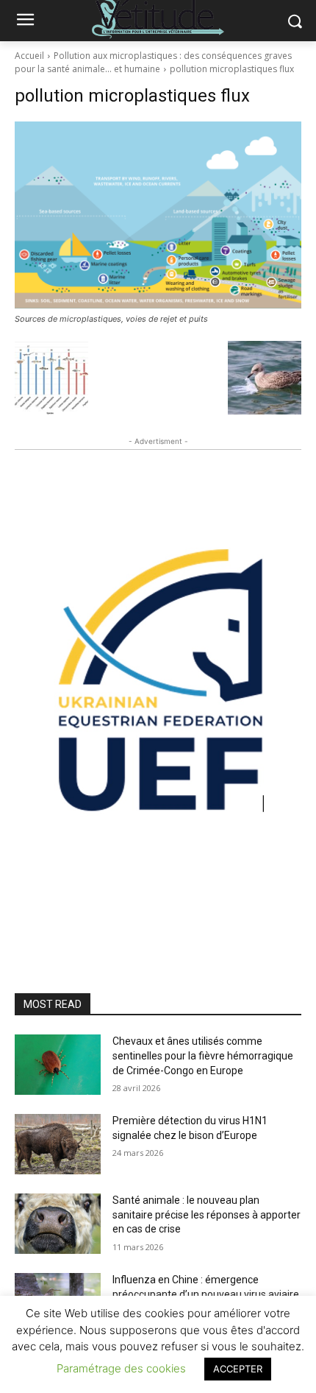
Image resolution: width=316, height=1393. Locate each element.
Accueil (29, 55)
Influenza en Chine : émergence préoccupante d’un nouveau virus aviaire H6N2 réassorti (205, 1294)
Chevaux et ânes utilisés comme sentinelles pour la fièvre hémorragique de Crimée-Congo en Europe (202, 1055)
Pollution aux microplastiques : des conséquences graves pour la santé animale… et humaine (153, 62)
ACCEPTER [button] (237, 1369)
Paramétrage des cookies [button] (121, 1368)
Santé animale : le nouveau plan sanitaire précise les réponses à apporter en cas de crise (206, 1214)
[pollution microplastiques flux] (158, 214)
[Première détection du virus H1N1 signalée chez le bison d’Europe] (58, 1144)
